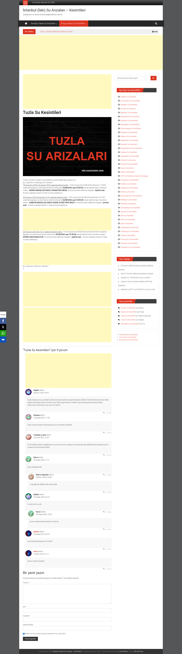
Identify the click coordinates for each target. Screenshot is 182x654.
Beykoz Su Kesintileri (129, 136)
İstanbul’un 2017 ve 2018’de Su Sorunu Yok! (138, 289)
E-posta (26, 616)
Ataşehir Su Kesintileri (129, 105)
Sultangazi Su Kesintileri (130, 231)
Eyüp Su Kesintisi (127, 168)
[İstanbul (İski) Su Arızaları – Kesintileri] (26, 23)
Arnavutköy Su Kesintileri (130, 101)
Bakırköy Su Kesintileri (129, 121)
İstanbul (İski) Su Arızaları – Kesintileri (54, 10)
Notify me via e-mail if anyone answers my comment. (45, 634)
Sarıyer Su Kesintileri (128, 212)
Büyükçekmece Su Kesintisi (131, 148)
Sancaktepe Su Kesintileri (130, 208)
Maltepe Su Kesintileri (129, 200)
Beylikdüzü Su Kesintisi (129, 140)
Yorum (26, 583)
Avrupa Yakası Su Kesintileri (73, 23)
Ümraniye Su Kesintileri (129, 239)
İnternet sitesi (28, 625)
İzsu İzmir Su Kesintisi (127, 337)
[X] (3, 327)
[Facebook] (3, 321)
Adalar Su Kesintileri (128, 97)
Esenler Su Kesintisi (128, 160)
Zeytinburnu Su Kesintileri (130, 247)
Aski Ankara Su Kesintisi (128, 335)
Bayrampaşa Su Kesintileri (131, 128)
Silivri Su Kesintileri (128, 220)
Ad (24, 607)
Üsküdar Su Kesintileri (129, 243)
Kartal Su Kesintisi (128, 192)
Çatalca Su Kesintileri (129, 152)
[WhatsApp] (3, 333)
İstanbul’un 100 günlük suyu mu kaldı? (135, 278)
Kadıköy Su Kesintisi (128, 184)
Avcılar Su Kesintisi (128, 109)
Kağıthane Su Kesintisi (129, 188)
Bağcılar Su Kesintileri (129, 113)
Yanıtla (108, 413)
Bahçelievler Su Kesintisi (130, 117)
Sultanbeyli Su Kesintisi (130, 227)
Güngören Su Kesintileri (130, 180)
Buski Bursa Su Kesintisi (128, 340)
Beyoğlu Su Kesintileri (129, 144)
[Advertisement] (91, 52)
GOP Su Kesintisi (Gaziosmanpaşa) (134, 176)
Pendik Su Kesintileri (128, 204)
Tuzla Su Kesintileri (128, 235)
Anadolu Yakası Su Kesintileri (43, 23)
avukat (36, 532)
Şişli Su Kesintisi (127, 223)
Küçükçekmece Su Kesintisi (131, 196)
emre (35, 551)
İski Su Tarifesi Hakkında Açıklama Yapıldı (56, 32)
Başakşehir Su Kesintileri (130, 124)
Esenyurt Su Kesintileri (129, 164)
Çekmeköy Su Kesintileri (130, 156)
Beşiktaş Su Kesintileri (129, 132)
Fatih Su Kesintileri (128, 172)
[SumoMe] (3, 339)
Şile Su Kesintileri (127, 216)
